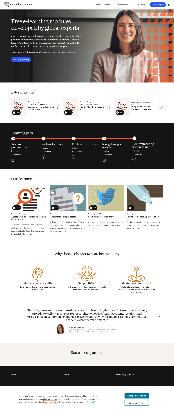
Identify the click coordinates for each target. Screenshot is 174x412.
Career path (123, 4)
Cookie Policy (92, 402)
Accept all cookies (136, 395)
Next (159, 317)
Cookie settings (50, 402)
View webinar (57, 106)
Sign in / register (158, 5)
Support (66, 375)
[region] (87, 399)
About (13, 375)
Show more (13, 160)
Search (142, 4)
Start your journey (21, 59)
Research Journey (102, 4)
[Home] (21, 5)
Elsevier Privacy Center (123, 375)
